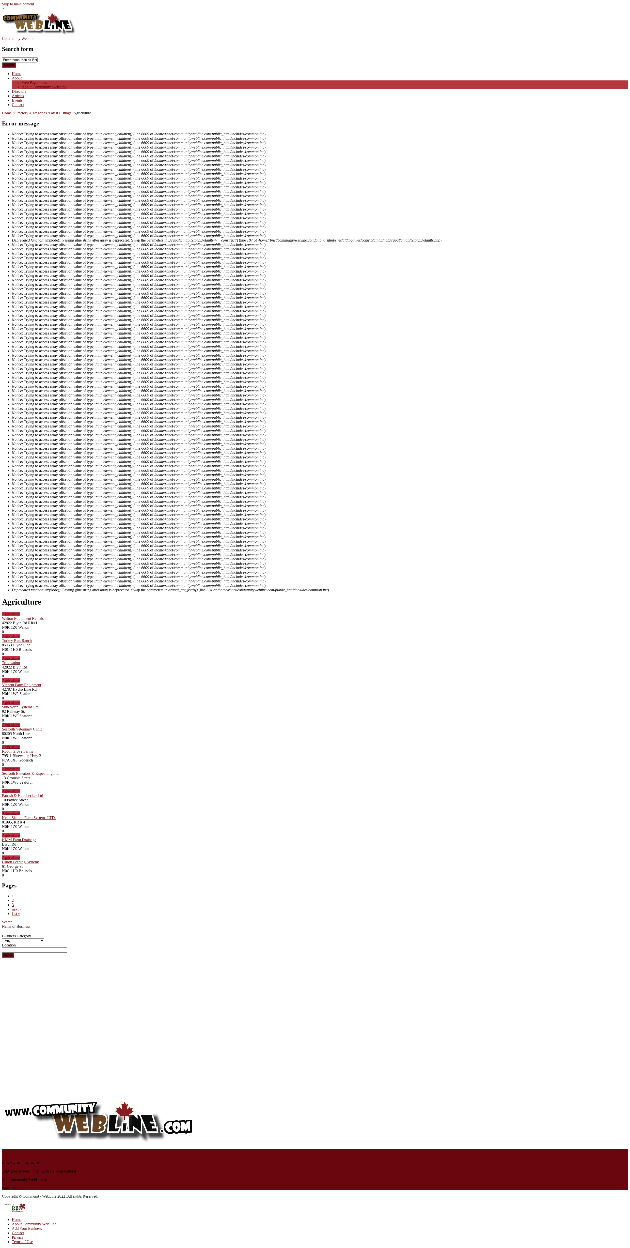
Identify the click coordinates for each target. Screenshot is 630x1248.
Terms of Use (22, 1242)
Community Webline (18, 38)
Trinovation (11, 663)
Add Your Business (27, 1228)
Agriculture (11, 614)
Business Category (16, 936)
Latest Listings (60, 113)
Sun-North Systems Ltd (20, 707)
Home (16, 74)
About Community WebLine (34, 1224)
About (17, 78)
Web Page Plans (34, 82)
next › (16, 909)
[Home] (39, 34)
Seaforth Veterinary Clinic (22, 729)
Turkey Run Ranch (17, 641)
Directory (19, 91)
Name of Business (16, 926)
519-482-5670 (59, 1179)
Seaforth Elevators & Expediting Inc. (30, 773)
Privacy (18, 1237)
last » (16, 914)
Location (9, 945)
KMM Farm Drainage (19, 840)
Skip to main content (18, 4)
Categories (38, 113)
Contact (18, 105)
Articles (18, 96)
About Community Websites (44, 87)
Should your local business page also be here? (59, 1152)
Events (17, 100)
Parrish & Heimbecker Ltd (22, 795)
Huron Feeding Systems (20, 862)
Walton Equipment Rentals (23, 618)
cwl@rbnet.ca (27, 1188)
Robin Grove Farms (17, 751)
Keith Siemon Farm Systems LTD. (29, 818)
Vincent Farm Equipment (21, 685)
